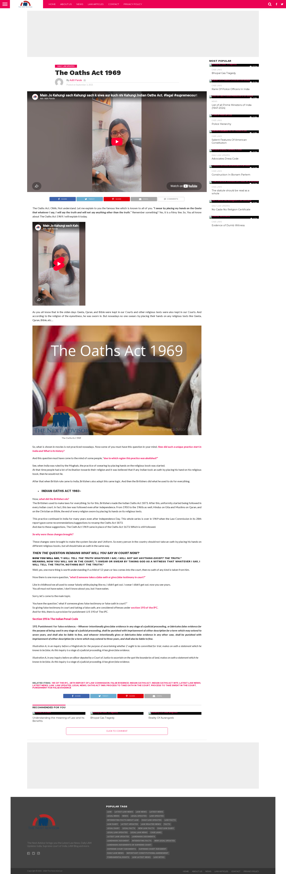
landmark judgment (118, 841)
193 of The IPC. (60, 683)
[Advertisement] (143, 34)
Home (52, 4)
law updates (63, 685)
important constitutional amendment (147, 853)
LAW (51, 685)
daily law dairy (165, 828)
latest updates (129, 824)
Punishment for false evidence (51, 687)
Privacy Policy (133, 4)
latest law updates (118, 837)
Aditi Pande (76, 80)
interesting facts (141, 841)
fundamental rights (118, 857)
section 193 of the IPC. (144, 607)
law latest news (141, 857)
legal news (79, 685)
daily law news (115, 853)
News (79, 4)
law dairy (112, 824)
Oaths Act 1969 (96, 685)
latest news (40, 685)
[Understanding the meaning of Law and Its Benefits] (41, 712)
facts (167, 824)
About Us (66, 4)
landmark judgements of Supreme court (129, 845)
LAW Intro (159, 857)
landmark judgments (143, 837)
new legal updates (164, 841)
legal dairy (113, 828)
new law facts (146, 828)
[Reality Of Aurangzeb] (163, 712)
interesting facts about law (123, 820)
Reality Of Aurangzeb (161, 717)
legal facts (128, 828)
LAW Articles (96, 4)
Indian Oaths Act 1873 (165, 683)
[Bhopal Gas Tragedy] (104, 712)
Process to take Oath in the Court (128, 685)
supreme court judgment (152, 849)
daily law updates (151, 820)
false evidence (120, 683)
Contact (113, 4)
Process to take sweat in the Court (173, 685)
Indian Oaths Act (140, 683)
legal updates (138, 816)
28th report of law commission (90, 683)
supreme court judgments (121, 849)
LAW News (141, 812)
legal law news (139, 832)
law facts (170, 820)
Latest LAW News (189, 683)
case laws (155, 832)
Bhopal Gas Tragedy (102, 717)
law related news (151, 824)
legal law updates (117, 832)
